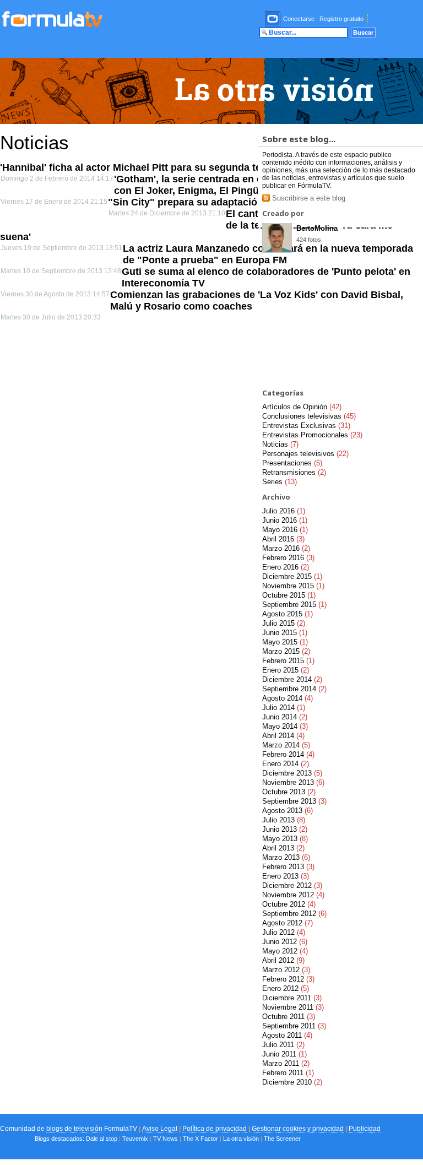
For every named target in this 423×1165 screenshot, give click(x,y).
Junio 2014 (284, 717)
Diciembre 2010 (292, 1082)
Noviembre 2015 (293, 586)
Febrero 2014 (288, 754)
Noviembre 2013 (293, 782)
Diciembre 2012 (292, 885)
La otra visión (241, 1138)
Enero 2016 (285, 567)
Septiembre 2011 (294, 1026)
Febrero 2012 (288, 979)
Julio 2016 (283, 511)
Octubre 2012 (289, 904)
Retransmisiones (294, 472)
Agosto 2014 (287, 698)
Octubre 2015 (289, 595)
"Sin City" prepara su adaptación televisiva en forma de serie (251, 202)
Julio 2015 (283, 623)
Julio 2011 (283, 1045)
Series (279, 482)
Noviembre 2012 (293, 895)
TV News (165, 1138)
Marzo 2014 (286, 745)
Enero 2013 (285, 876)
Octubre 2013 (289, 792)
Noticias (280, 444)
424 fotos (308, 239)
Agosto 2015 (287, 614)
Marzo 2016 (286, 548)
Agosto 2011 (287, 1035)
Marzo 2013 (286, 857)
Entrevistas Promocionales (312, 435)
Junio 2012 (284, 942)
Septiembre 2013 (294, 801)
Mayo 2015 (285, 642)
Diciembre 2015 (292, 576)
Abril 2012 (283, 960)
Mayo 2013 (285, 839)
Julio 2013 (283, 820)
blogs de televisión (74, 1129)
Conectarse (298, 18)
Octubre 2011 (288, 1016)
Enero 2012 (285, 988)
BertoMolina (317, 228)
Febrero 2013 (288, 867)
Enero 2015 (285, 670)
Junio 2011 (284, 1054)
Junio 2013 (284, 829)
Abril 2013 (283, 848)
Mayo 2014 (285, 726)
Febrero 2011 (288, 1073)
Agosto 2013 (287, 810)
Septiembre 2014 (294, 689)
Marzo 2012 (286, 970)
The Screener (282, 1138)
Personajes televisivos (305, 453)
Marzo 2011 (286, 1063)
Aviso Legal (159, 1129)
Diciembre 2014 (292, 679)
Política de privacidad (214, 1129)
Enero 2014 (285, 764)
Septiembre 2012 (294, 913)
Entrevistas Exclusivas (306, 425)
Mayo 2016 (285, 529)
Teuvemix (135, 1138)
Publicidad (365, 1129)
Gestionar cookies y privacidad (298, 1129)
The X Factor (200, 1138)
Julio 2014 (283, 707)
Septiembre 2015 (294, 604)
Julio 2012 (283, 932)
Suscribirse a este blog (307, 198)
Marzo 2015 (286, 651)
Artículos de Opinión (301, 407)
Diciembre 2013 (292, 773)
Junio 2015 (284, 632)
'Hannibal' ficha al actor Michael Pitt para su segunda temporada (151, 167)
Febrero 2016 (288, 558)
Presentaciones (292, 463)
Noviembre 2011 (293, 1007)
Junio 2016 (284, 520)
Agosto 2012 (287, 923)
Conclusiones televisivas (309, 416)
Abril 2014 (283, 735)
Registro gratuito (341, 18)
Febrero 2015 (288, 661)
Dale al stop (101, 1138)
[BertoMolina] (277, 249)
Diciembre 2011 (292, 998)
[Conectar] (273, 18)
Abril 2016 (283, 539)
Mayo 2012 (285, 951)
